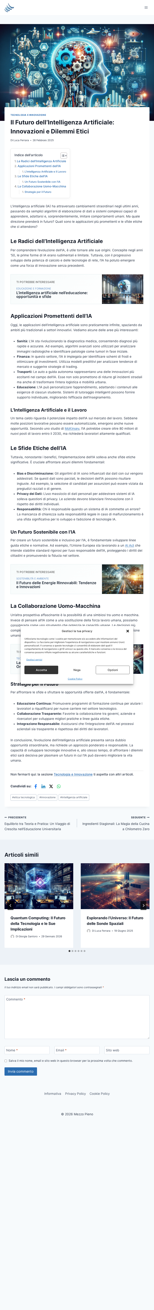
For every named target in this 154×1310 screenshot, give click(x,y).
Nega (77, 670)
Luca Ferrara (21, 140)
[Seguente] (143, 905)
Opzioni (113, 670)
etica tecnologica (23, 797)
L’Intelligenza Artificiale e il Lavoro (45, 171)
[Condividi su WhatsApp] (58, 786)
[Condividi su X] (51, 786)
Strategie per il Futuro (38, 191)
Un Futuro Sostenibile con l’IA (42, 181)
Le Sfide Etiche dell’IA (33, 176)
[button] (128, 631)
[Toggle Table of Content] (62, 155)
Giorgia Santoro (28, 936)
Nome (12, 1050)
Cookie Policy (75, 678)
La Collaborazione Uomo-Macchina (42, 186)
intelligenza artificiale (73, 797)
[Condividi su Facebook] (35, 786)
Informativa (52, 1094)
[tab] (69, 951)
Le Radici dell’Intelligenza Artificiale (41, 161)
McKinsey (72, 428)
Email (61, 1050)
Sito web (112, 1050)
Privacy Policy (75, 1094)
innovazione (47, 797)
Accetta (41, 670)
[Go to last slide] (11, 905)
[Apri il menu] (146, 7)
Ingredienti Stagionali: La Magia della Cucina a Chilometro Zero (115, 823)
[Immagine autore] (12, 936)
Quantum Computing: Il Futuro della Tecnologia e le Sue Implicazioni (38, 923)
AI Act (129, 545)
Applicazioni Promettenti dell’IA (39, 166)
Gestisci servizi (34, 659)
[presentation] (39, 886)
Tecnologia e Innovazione (28, 115)
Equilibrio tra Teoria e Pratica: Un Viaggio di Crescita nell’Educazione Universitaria (37, 823)
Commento (15, 999)
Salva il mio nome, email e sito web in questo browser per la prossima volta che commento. (71, 1060)
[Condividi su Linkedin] (43, 786)
